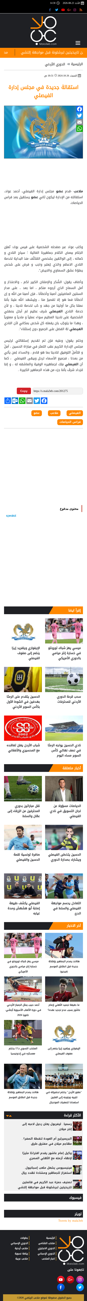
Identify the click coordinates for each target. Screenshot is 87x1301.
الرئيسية (77, 64)
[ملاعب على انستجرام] (75, 9)
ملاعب (77, 191)
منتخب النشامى (46, 1243)
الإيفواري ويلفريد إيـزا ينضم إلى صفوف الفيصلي (26, 653)
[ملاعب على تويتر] (57, 9)
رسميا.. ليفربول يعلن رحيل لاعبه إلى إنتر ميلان (47, 1127)
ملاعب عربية (21, 1259)
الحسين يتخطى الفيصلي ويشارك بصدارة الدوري (64, 857)
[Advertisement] (43, 216)
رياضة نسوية (21, 1253)
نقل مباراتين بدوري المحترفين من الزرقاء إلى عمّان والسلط (23, 811)
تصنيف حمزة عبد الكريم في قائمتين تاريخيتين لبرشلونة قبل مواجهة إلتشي (45, 1185)
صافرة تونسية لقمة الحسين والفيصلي (27, 857)
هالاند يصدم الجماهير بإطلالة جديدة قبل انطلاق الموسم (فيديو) (64, 966)
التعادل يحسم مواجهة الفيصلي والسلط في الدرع (66, 908)
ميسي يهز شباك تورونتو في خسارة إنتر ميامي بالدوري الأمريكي (64, 653)
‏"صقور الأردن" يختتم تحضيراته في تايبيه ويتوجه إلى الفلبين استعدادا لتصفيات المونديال (64, 1097)
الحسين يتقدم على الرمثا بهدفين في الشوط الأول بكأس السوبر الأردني (23, 701)
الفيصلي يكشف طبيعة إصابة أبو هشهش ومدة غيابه (24, 908)
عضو (59, 191)
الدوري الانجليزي (46, 1248)
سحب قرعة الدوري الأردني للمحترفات (69, 699)
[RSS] (81, 9)
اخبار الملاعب (48, 1259)
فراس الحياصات (70, 422)
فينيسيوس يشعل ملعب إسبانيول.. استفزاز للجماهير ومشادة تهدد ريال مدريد (46, 1173)
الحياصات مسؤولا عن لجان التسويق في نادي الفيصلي (65, 811)
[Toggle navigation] (78, 43)
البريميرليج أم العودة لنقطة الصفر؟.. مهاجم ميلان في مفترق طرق (47, 1141)
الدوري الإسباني (46, 1253)
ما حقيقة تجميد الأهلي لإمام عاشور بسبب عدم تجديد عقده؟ (64, 1007)
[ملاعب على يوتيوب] (63, 9)
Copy (24, 391)
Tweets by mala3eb (70, 1220)
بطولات (24, 1238)
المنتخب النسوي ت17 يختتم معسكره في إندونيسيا (23, 1051)
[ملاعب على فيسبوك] (51, 9)
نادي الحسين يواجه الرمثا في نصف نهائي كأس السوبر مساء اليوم (64, 750)
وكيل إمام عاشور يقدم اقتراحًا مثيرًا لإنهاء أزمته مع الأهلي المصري (47, 1156)
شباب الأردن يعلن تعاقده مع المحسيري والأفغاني (23, 748)
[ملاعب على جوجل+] (69, 9)
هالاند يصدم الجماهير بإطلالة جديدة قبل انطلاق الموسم (22, 1095)
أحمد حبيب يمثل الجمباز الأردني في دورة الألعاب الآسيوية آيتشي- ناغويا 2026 (23, 1010)
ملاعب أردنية (21, 1248)
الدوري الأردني (55, 64)
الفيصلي (56, 311)
